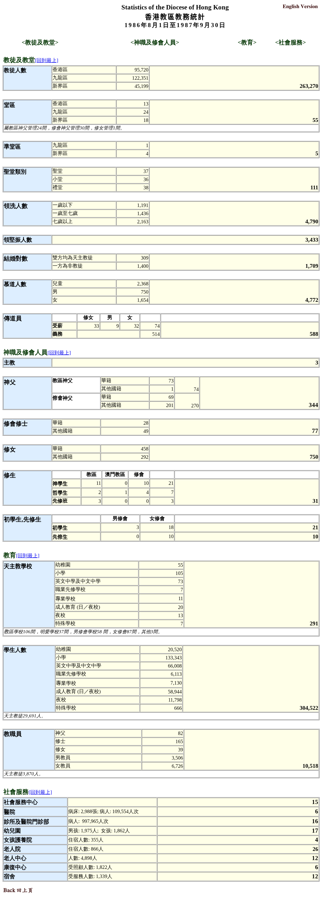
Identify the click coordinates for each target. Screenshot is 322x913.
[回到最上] (46, 60)
